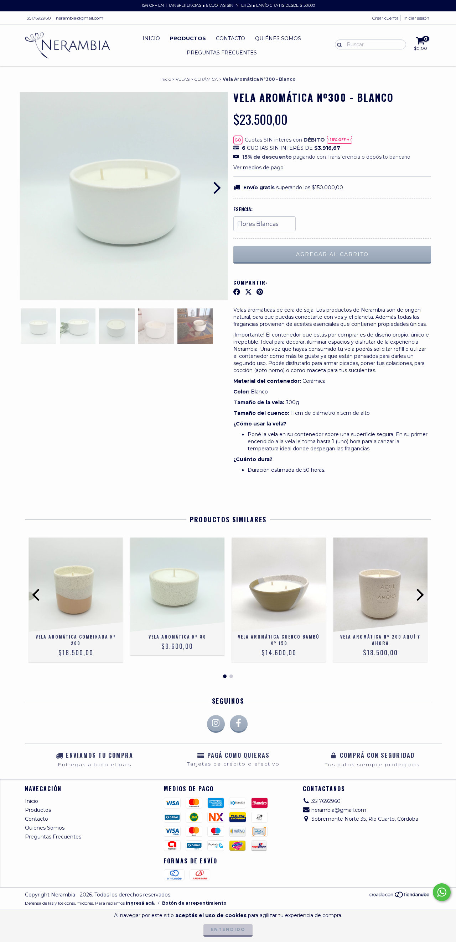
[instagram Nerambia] (216, 724)
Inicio (151, 38)
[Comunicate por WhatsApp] (442, 892)
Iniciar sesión (416, 18)
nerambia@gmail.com (79, 18)
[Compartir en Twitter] (248, 292)
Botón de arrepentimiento (194, 903)
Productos (188, 38)
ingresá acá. (140, 903)
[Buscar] (338, 44)
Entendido (228, 929)
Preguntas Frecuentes (222, 52)
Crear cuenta (385, 18)
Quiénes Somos (278, 38)
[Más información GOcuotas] (339, 140)
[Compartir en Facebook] (236, 292)
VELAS (183, 79)
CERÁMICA (206, 79)
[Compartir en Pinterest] (259, 292)
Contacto (230, 38)
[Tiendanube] (400, 896)
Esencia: (243, 209)
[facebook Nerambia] (239, 724)
